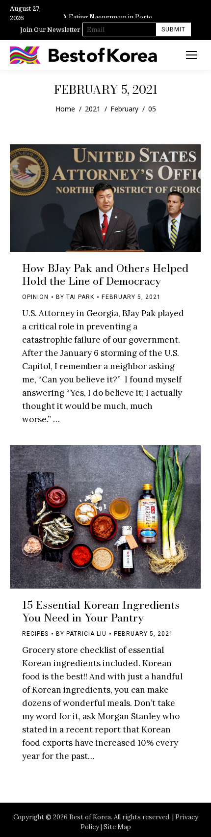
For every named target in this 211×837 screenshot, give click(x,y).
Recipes (35, 633)
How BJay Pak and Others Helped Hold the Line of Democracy (105, 274)
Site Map (117, 827)
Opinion (35, 297)
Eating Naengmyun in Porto (111, 15)
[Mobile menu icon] (191, 55)
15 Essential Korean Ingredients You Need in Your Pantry (101, 611)
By (75, 297)
